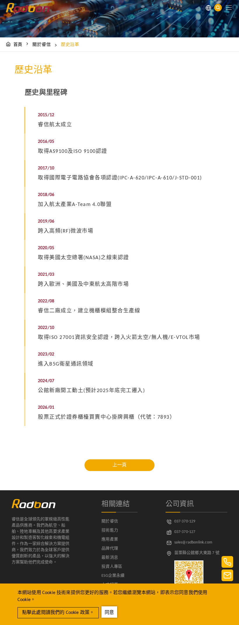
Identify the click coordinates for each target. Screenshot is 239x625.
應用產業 (109, 539)
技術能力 (109, 530)
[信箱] (227, 575)
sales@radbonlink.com (193, 542)
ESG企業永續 (112, 576)
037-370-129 (185, 521)
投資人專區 (111, 567)
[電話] (227, 562)
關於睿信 (41, 45)
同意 (109, 612)
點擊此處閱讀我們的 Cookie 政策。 (58, 612)
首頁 (18, 45)
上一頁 (119, 465)
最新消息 (109, 557)
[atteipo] (33, 507)
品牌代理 (109, 548)
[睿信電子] (28, 7)
